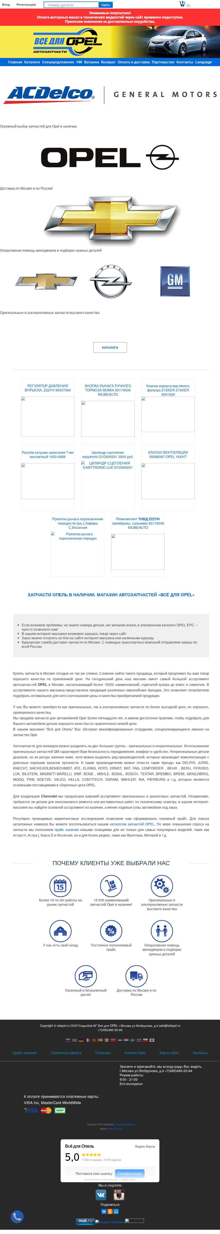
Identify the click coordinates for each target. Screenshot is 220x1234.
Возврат (108, 61)
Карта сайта (169, 1052)
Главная (15, 61)
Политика (103, 1052)
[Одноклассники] (110, 1211)
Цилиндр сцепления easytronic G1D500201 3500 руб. (107, 454)
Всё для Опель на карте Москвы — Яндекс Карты (110, 1179)
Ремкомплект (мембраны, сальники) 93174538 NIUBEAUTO (138, 523)
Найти (105, 5)
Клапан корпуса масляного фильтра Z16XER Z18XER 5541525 (168, 390)
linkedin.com (114, 1128)
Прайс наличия (24, 1052)
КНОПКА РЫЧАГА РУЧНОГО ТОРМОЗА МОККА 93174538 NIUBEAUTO (108, 390)
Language (203, 61)
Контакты (185, 61)
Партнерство (163, 61)
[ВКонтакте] (104, 1211)
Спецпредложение (58, 61)
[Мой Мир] (116, 1211)
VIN (79, 61)
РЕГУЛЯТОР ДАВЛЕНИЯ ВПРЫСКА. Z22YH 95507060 (48, 388)
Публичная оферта (66, 1052)
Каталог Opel (135, 1052)
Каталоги (32, 61)
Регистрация (26, 4)
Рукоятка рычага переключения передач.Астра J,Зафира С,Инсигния (77, 523)
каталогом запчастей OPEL (132, 824)
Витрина (91, 61)
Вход (6, 4)
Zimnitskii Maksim (125, 1124)
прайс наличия (67, 829)
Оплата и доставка (134, 61)
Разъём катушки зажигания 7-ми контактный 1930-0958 (47, 454)
